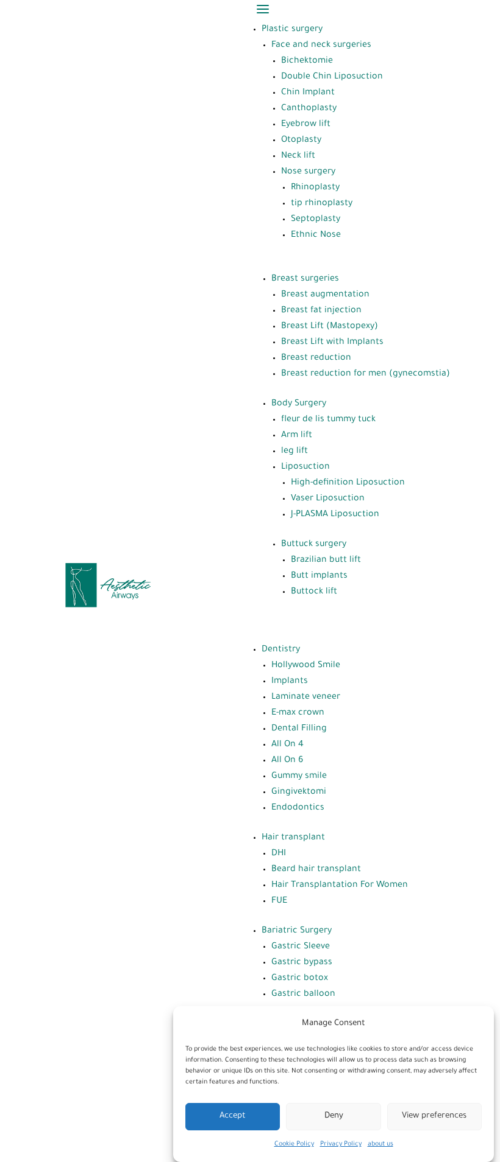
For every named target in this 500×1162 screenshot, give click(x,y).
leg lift (294, 452)
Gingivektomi (298, 792)
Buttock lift (314, 592)
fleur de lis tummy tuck (328, 420)
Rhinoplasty (315, 188)
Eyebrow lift (305, 125)
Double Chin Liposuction (332, 77)
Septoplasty (315, 220)
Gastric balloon (303, 994)
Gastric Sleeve (300, 947)
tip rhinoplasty (321, 204)
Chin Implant (308, 93)
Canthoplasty (309, 109)
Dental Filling (299, 729)
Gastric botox (299, 979)
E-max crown (297, 713)
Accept (233, 1116)
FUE (279, 901)
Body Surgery (298, 404)
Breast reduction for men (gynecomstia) (365, 374)
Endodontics (297, 808)
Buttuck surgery (313, 545)
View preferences (434, 1116)
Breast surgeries (305, 279)
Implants (289, 682)
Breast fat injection (321, 311)
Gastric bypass (301, 963)
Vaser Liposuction (328, 499)
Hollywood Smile (305, 666)
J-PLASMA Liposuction (335, 515)
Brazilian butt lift (326, 560)
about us (380, 1144)
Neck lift (298, 156)
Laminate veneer (305, 697)
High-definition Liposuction (348, 483)
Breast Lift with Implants (332, 343)
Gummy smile (299, 777)
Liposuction (305, 467)
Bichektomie (307, 61)
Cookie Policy (294, 1144)
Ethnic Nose (316, 235)
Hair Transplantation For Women (339, 886)
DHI (278, 854)
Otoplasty (301, 140)
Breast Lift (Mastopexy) (329, 327)
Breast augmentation (325, 295)
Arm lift (296, 436)
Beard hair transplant (316, 870)
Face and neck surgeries (321, 46)
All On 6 (287, 761)
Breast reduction (316, 358)
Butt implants (319, 576)
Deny (333, 1116)
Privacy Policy (341, 1144)
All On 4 (287, 745)
